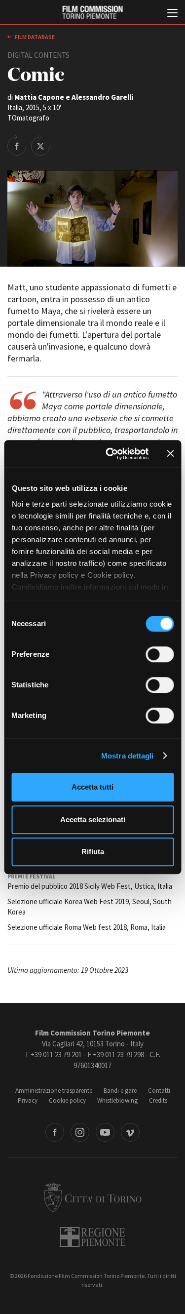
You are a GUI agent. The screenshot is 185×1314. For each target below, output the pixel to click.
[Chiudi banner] (170, 453)
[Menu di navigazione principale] (172, 14)
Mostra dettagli (127, 756)
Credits (158, 1100)
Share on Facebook (16, 145)
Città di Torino (93, 1197)
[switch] (160, 654)
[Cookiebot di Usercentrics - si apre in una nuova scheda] (110, 453)
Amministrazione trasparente (53, 1090)
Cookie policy (67, 1100)
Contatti (159, 1090)
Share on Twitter (40, 145)
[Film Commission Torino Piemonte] (92, 12)
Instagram (80, 1132)
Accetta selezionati (92, 819)
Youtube (105, 1132)
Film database (34, 36)
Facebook (54, 1132)
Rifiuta (92, 851)
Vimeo (130, 1132)
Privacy (27, 1100)
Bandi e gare (120, 1090)
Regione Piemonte (92, 1237)
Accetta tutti (92, 787)
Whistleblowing (117, 1100)
